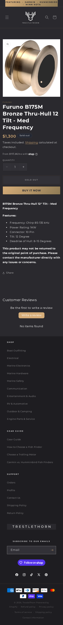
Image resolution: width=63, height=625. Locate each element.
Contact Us (13, 497)
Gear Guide (14, 439)
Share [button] (10, 272)
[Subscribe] (52, 550)
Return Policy (15, 513)
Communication (17, 388)
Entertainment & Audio (21, 396)
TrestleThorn (29, 602)
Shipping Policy (17, 505)
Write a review (31, 315)
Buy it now (31, 190)
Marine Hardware (18, 373)
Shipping (31, 142)
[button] (7, 17)
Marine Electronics (18, 365)
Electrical (13, 358)
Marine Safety (15, 380)
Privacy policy (46, 607)
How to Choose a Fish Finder (24, 447)
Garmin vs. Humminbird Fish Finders (30, 462)
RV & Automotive (17, 403)
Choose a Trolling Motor (21, 454)
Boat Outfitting (16, 350)
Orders (11, 482)
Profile (11, 490)
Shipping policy (43, 612)
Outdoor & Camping (19, 411)
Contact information (33, 617)
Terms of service (23, 612)
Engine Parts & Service (21, 418)
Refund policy (28, 607)
